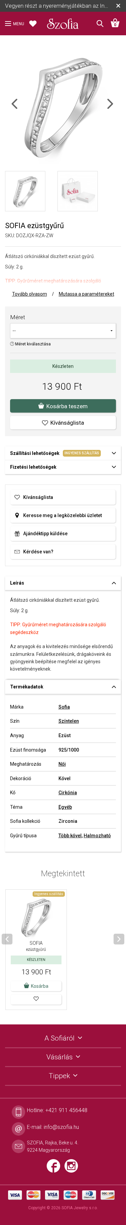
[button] (36, 1000)
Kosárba (39, 986)
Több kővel (70, 835)
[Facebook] (56, 1168)
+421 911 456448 (66, 1110)
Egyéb (65, 807)
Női (62, 764)
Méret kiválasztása (32, 344)
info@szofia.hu (61, 1127)
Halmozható (97, 835)
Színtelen (68, 721)
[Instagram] (73, 1168)
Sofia (64, 707)
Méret (17, 317)
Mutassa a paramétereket (86, 294)
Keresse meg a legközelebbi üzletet (62, 515)
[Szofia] (63, 21)
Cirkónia (67, 792)
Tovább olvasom (29, 294)
